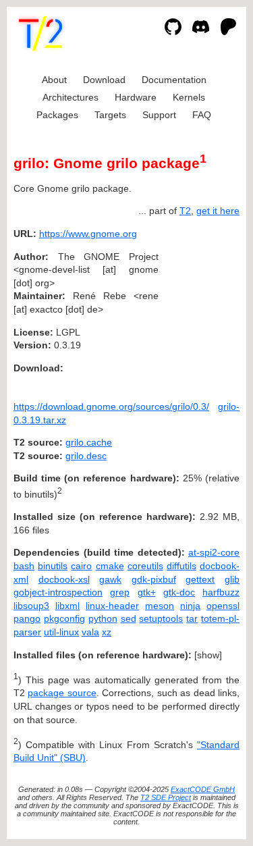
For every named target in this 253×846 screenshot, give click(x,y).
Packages (57, 114)
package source (62, 692)
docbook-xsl (64, 579)
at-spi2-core (214, 552)
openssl (223, 605)
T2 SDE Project (165, 797)
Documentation (174, 79)
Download (104, 79)
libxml (67, 605)
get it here (218, 210)
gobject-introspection (58, 592)
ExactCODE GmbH (203, 789)
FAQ (201, 114)
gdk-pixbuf (154, 579)
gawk (110, 579)
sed (128, 618)
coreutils (145, 565)
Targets (110, 114)
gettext (200, 579)
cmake (110, 565)
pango (26, 618)
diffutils (181, 565)
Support (159, 114)
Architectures (71, 97)
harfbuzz (221, 592)
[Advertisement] (199, 315)
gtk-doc (179, 592)
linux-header (112, 605)
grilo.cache (88, 442)
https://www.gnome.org (88, 233)
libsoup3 (31, 605)
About (54, 79)
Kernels (189, 97)
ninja (190, 605)
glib (232, 579)
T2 (185, 210)
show (208, 655)
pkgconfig (64, 618)
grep (120, 592)
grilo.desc (86, 455)
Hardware (136, 97)
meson (159, 605)
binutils (52, 565)
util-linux (61, 632)
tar (192, 618)
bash (23, 565)
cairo (81, 565)
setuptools (161, 618)
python (102, 618)
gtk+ (147, 592)
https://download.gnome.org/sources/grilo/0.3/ (111, 406)
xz (106, 632)
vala (90, 632)
